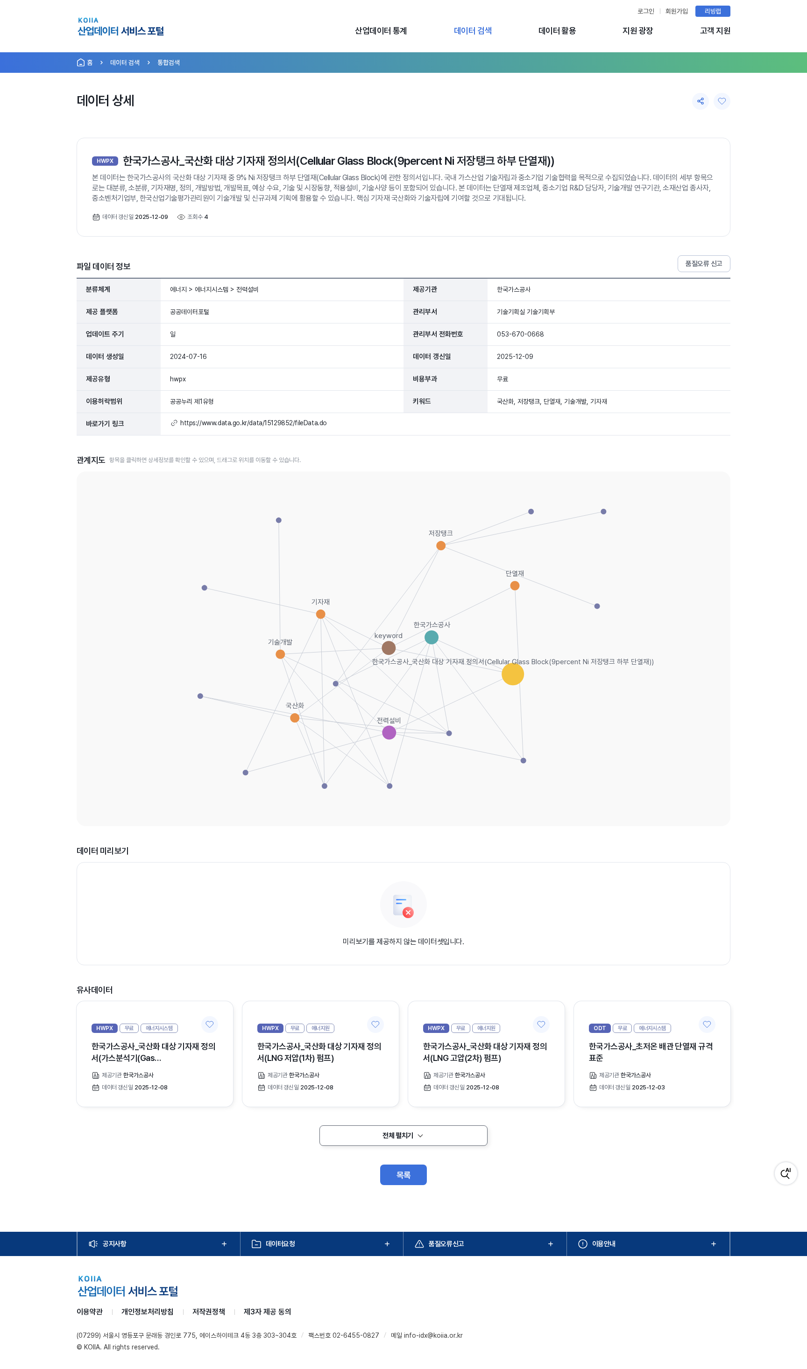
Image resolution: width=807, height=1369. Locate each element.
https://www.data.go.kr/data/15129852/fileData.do (253, 423)
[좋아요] (722, 101)
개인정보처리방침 (147, 1311)
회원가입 (676, 11)
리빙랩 (713, 11)
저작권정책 (208, 1311)
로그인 (645, 11)
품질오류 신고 (704, 264)
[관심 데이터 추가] (209, 1024)
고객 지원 (715, 30)
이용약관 (90, 1311)
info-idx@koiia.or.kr (433, 1335)
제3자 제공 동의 (267, 1311)
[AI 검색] (786, 1173)
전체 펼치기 (397, 1135)
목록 (403, 1175)
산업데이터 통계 (381, 30)
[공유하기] (700, 101)
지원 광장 (638, 30)
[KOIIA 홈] (121, 28)
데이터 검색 (473, 30)
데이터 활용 (557, 30)
